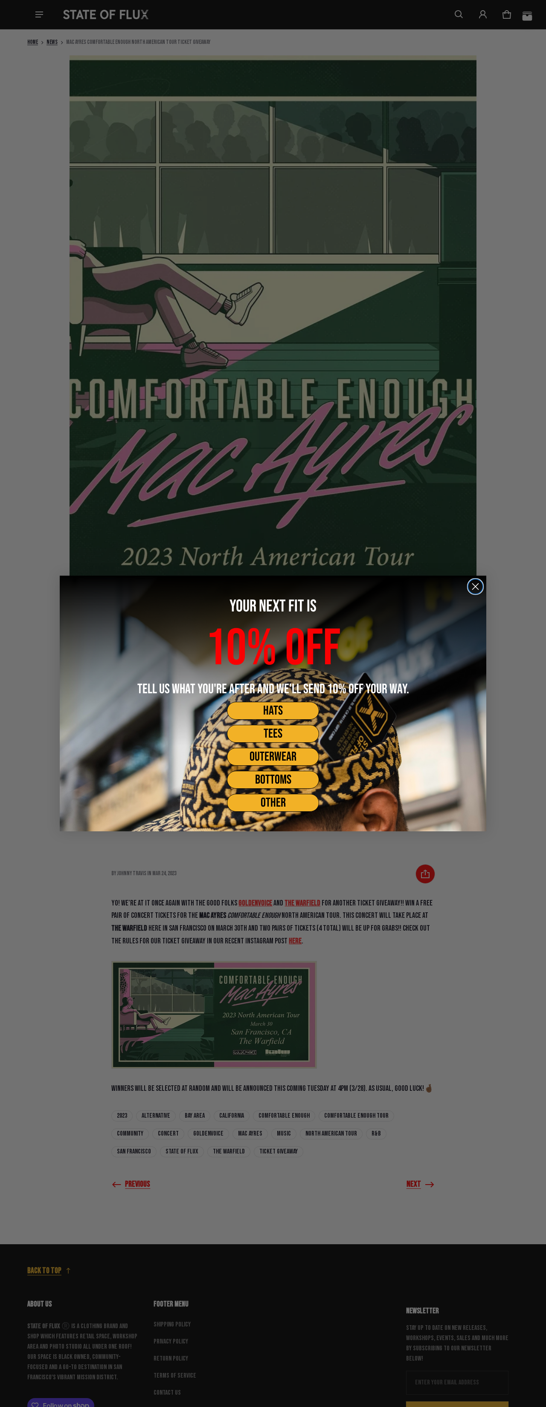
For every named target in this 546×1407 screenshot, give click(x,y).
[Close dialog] (475, 586)
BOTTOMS (273, 779)
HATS (273, 710)
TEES (273, 733)
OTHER (273, 802)
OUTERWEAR (273, 756)
